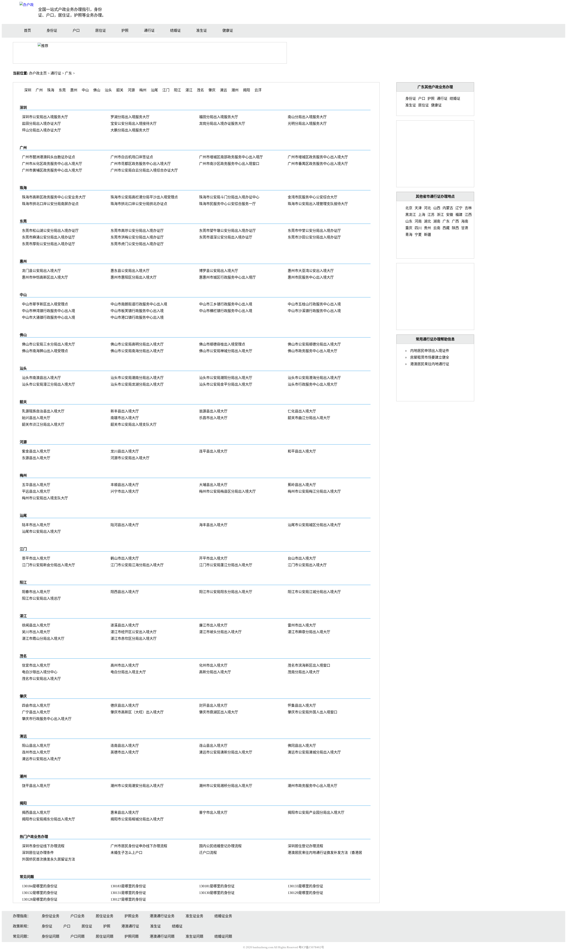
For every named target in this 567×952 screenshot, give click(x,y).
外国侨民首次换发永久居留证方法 (48, 859)
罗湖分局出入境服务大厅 (130, 117)
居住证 (100, 30)
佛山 (96, 90)
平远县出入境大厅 (36, 491)
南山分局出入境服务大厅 (307, 117)
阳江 (177, 90)
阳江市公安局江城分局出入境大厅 (314, 592)
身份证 (52, 30)
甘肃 (464, 228)
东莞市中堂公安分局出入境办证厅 (314, 230)
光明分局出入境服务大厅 (307, 123)
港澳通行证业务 (162, 916)
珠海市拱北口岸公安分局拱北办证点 (139, 204)
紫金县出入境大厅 (36, 451)
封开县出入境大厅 (213, 705)
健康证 (227, 30)
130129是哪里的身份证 (305, 893)
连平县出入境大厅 (213, 451)
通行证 (149, 30)
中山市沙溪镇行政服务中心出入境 (314, 311)
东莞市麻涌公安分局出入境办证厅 (48, 237)
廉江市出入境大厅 (213, 625)
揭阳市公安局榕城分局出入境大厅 (137, 819)
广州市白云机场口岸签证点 (132, 157)
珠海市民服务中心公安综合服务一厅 (227, 204)
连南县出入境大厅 (125, 745)
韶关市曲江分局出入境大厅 (309, 418)
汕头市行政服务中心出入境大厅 (312, 384)
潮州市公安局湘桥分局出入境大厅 (225, 786)
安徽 (449, 215)
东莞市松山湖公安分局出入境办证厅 (50, 230)
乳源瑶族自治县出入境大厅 (43, 411)
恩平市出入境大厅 (36, 558)
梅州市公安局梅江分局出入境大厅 (314, 491)
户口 (76, 30)
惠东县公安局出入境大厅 (130, 271)
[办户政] (26, 5)
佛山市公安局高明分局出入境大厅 (137, 344)
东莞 (62, 90)
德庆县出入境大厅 (125, 705)
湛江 (188, 90)
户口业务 (77, 916)
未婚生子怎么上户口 (126, 852)
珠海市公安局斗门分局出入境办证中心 (229, 197)
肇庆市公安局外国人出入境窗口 (312, 712)
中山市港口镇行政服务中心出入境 (137, 317)
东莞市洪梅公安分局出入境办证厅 (137, 237)
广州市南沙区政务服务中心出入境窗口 (229, 164)
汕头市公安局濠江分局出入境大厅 (48, 384)
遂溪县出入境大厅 (125, 625)
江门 (165, 90)
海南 (464, 221)
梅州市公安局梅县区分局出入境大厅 (227, 491)
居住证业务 (104, 916)
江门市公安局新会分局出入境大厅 (48, 565)
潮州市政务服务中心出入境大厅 (312, 786)
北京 (408, 208)
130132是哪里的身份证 (39, 893)
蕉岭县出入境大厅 (302, 485)
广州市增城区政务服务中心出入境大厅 (318, 157)
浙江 (440, 215)
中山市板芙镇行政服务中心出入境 (137, 311)
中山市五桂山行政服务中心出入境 (314, 304)
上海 (421, 215)
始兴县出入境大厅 (36, 418)
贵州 (427, 228)
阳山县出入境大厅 (36, 745)
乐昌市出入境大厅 (213, 418)
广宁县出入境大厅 (36, 712)
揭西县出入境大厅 (36, 812)
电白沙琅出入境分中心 (39, 672)
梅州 (142, 90)
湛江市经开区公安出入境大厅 (134, 632)
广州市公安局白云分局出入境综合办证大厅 (144, 170)
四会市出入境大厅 (36, 705)
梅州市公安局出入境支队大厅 (45, 498)
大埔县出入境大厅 (213, 485)
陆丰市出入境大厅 (36, 525)
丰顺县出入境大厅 (125, 485)
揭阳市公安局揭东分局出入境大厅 (48, 819)
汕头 (108, 90)
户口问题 (77, 936)
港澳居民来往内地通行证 (429, 364)
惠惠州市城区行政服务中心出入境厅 (227, 277)
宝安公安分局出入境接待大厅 (134, 123)
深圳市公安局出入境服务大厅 (45, 117)
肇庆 (212, 90)
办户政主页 (38, 73)
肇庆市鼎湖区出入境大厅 (218, 712)
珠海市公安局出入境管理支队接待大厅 (318, 204)
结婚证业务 (223, 916)
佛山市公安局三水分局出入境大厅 (48, 344)
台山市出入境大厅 (302, 558)
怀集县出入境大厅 (302, 705)
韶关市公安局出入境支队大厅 (134, 424)
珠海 (50, 90)
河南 (418, 221)
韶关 (119, 90)
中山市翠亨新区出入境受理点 (45, 304)
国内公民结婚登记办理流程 (220, 846)
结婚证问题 (223, 936)
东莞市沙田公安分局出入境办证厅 (314, 237)
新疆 (427, 234)
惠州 (73, 90)
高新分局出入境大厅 (215, 672)
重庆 (408, 228)
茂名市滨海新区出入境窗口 (309, 665)
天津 (418, 208)
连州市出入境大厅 (36, 752)
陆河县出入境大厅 (125, 525)
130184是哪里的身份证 (39, 886)
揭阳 (246, 90)
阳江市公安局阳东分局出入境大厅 (225, 592)
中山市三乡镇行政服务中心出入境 (225, 304)
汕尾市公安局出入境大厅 (41, 531)
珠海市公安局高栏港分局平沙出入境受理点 (144, 197)
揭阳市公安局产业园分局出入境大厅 (316, 812)
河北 (427, 208)
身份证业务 (50, 916)
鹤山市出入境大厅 (125, 558)
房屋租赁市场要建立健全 (429, 357)
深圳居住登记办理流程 (305, 846)
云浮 (258, 90)
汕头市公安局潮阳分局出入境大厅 (225, 378)
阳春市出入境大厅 (36, 592)
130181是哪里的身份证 (217, 886)
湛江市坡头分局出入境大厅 (220, 632)
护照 (124, 30)
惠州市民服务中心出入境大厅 (311, 277)
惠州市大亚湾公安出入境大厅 (311, 271)
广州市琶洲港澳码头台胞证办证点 (48, 157)
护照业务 (131, 916)
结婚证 (175, 30)
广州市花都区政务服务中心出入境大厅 (141, 164)
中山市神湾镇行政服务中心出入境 (48, 311)
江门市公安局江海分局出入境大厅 (137, 565)
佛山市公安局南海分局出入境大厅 (137, 351)
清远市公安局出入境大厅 (41, 759)
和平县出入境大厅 (302, 451)
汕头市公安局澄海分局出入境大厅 (314, 378)
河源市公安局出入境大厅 (130, 458)
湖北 (427, 221)
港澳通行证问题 (162, 936)
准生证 (201, 30)
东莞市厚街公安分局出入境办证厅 (48, 244)
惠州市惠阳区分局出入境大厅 (134, 277)
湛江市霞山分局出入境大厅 (43, 638)
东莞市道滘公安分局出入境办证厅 (225, 237)
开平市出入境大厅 (213, 558)
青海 (408, 234)
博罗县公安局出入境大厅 (218, 271)
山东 (408, 221)
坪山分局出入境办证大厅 (41, 130)
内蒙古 (448, 208)
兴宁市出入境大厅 (125, 491)
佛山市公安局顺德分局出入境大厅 (314, 344)
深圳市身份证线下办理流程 (43, 846)
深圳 (27, 90)
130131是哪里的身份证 (128, 893)
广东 (68, 73)
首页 (27, 30)
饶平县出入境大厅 (36, 786)
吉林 (468, 208)
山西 (436, 208)
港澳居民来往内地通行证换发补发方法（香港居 (325, 852)
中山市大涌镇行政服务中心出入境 (48, 317)
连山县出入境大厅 (213, 745)
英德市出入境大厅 (125, 752)
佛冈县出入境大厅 (302, 745)
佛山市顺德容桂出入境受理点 (222, 344)
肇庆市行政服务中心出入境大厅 (47, 719)
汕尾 (154, 90)
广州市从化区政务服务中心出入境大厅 (52, 164)
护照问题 (131, 936)
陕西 (455, 228)
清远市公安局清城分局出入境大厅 (314, 752)
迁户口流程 (208, 852)
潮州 (235, 90)
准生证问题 (194, 936)
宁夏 (418, 234)
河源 (131, 90)
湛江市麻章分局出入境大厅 (309, 632)
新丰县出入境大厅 (125, 411)
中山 (85, 90)
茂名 (200, 90)
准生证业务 (194, 916)
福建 (458, 215)
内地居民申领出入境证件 (429, 351)
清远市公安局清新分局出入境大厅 (225, 752)
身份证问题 (50, 936)
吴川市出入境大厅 (36, 632)
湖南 (436, 221)
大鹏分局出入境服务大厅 (130, 130)
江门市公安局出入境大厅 (307, 565)
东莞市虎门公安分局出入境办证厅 (137, 244)
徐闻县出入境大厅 (36, 625)
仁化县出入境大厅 (302, 411)
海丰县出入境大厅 (213, 525)
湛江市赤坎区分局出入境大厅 (134, 638)
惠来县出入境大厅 (125, 812)
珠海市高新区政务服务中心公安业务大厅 (54, 197)
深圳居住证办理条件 (38, 852)
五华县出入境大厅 (36, 485)
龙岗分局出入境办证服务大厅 (222, 123)
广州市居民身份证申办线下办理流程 (139, 846)
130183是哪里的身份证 (128, 886)
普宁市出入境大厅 (213, 812)
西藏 (446, 228)
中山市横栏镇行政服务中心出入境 (225, 311)
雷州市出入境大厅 (302, 625)
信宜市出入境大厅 (36, 665)
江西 (468, 215)
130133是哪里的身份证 (305, 886)
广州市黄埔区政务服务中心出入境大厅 (52, 170)
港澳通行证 (130, 926)
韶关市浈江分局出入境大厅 (43, 424)
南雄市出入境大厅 (125, 418)
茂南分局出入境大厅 (304, 672)
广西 (455, 221)
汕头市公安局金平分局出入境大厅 (225, 384)
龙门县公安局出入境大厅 (41, 271)
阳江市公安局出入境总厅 (41, 598)
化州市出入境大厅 (213, 665)
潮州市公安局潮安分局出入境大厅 (137, 786)
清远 (223, 90)
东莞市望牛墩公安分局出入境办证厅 (227, 230)
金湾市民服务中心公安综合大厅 (312, 197)
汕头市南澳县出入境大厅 (41, 378)
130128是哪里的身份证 (39, 899)
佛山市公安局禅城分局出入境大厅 (225, 351)
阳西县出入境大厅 (125, 592)
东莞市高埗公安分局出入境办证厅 (137, 230)
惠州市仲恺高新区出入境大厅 (45, 277)
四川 (418, 228)
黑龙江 (410, 215)
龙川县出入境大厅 (125, 451)
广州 (39, 90)
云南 (436, 228)
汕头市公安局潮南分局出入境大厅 (137, 378)
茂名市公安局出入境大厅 (41, 679)
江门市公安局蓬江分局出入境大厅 (225, 565)
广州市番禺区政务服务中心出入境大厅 (318, 164)
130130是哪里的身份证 (217, 893)
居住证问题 (104, 936)
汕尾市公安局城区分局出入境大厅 (314, 525)
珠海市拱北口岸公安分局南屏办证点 (50, 204)
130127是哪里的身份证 (128, 899)
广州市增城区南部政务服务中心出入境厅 (231, 157)
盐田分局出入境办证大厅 (41, 123)
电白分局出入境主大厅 (128, 672)
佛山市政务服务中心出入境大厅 (312, 351)
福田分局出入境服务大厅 (218, 117)
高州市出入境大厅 (125, 665)
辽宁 (458, 208)
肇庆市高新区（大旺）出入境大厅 (137, 712)
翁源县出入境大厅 (213, 411)
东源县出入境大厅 (36, 458)
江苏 (431, 215)
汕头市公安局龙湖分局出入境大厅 (137, 384)
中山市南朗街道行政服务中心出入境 (139, 304)
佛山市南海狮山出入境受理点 (45, 351)
